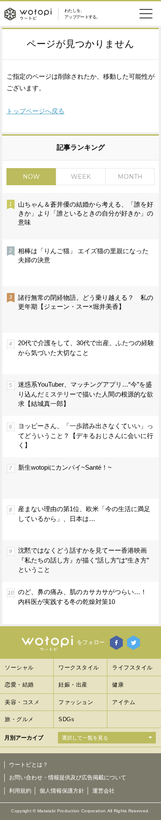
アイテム (123, 702)
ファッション (75, 702)
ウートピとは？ (28, 764)
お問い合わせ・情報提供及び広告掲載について (67, 777)
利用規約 (20, 790)
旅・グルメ (19, 719)
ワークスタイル (78, 667)
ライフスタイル (132, 667)
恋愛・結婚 (19, 684)
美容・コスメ (22, 702)
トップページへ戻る (35, 111)
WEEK (81, 177)
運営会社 (103, 790)
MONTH (130, 177)
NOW (31, 177)
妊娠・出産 (73, 684)
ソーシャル (19, 667)
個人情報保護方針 (61, 790)
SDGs (66, 719)
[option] (80, 408)
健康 (118, 684)
